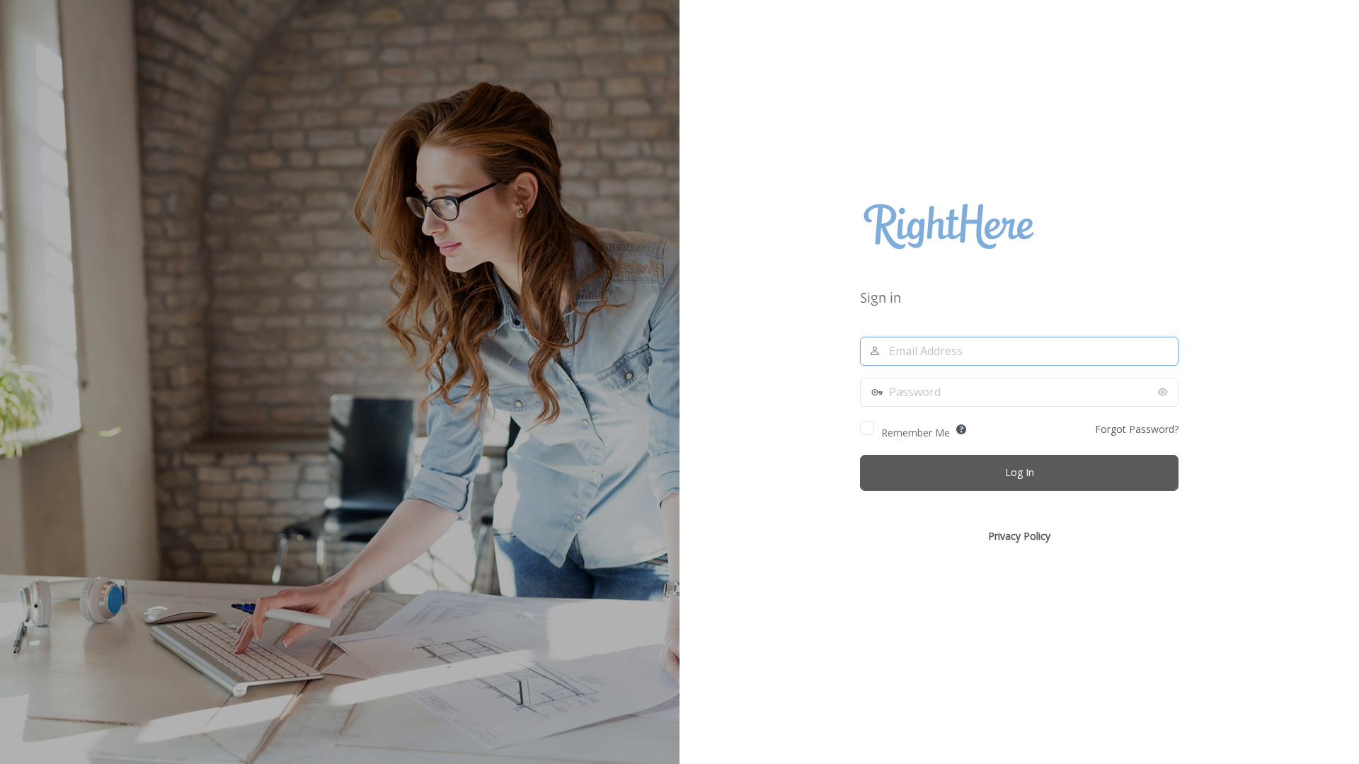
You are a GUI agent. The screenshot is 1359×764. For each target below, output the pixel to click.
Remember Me (915, 432)
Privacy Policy (1019, 536)
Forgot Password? (1137, 429)
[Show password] (1164, 392)
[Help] (961, 429)
